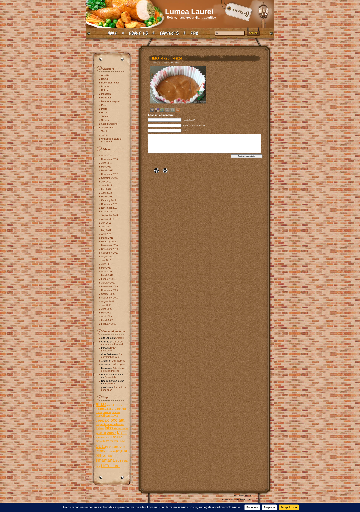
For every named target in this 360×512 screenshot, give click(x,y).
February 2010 (108, 279)
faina (109, 428)
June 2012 (106, 185)
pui (98, 455)
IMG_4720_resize (167, 58)
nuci (122, 441)
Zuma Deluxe (238, 495)
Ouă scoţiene (118, 360)
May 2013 (106, 166)
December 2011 (109, 204)
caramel (107, 412)
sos (118, 460)
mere (99, 440)
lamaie (111, 433)
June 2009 (106, 309)
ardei (107, 409)
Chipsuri (119, 338)
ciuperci (100, 424)
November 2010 (109, 249)
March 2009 (107, 320)
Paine (104, 105)
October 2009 (108, 294)
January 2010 (108, 282)
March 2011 (107, 238)
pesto (113, 451)
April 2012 (106, 193)
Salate (104, 116)
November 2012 (109, 174)
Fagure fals (110, 377)
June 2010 (106, 264)
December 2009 (109, 286)
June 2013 (106, 163)
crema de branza (114, 424)
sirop (110, 456)
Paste (104, 109)
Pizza (104, 112)
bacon (113, 409)
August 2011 (107, 219)
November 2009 (109, 290)
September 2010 (109, 253)
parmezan (118, 446)
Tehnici (105, 131)
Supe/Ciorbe (107, 127)
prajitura (121, 450)
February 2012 (108, 200)
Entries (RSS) (228, 499)
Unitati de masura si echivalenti (111, 140)
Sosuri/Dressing (109, 124)
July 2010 (106, 260)
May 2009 (106, 312)
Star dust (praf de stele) (112, 355)
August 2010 (107, 256)
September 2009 (109, 297)
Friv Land (249, 495)
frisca (116, 428)
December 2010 (109, 245)
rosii (104, 455)
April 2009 (106, 316)
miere (105, 440)
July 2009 (106, 305)
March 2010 (107, 275)
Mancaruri (106, 97)
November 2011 (109, 208)
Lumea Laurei (189, 11)
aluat (101, 404)
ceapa (101, 420)
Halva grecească (108, 349)
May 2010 (106, 267)
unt (104, 465)
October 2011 (108, 211)
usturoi (114, 466)
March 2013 (107, 170)
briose (99, 412)
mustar (114, 440)
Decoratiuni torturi (110, 82)
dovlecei (100, 428)
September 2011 (109, 215)
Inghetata (106, 94)
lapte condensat (104, 437)
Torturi (104, 135)
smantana (105, 460)
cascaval (111, 415)
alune (100, 409)
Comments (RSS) (245, 499)
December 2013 (109, 159)
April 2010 (106, 271)
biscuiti (122, 409)
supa (125, 460)
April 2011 (106, 234)
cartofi (100, 415)
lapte (122, 432)
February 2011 (108, 241)
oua (100, 446)
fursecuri (124, 428)
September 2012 (109, 178)
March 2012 (107, 196)
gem (98, 433)
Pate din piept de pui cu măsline (114, 369)
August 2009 (107, 301)
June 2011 (106, 226)
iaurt (103, 433)
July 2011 (106, 223)
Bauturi (105, 79)
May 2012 (106, 189)
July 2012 (106, 181)
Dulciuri (105, 90)
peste (107, 451)
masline (117, 436)
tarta (98, 466)
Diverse (105, 86)
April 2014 (106, 155)
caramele (116, 412)
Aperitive (105, 75)
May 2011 (106, 230)
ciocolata (115, 420)
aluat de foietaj (114, 405)
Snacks (105, 120)
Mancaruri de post (110, 101)
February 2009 (108, 324)
